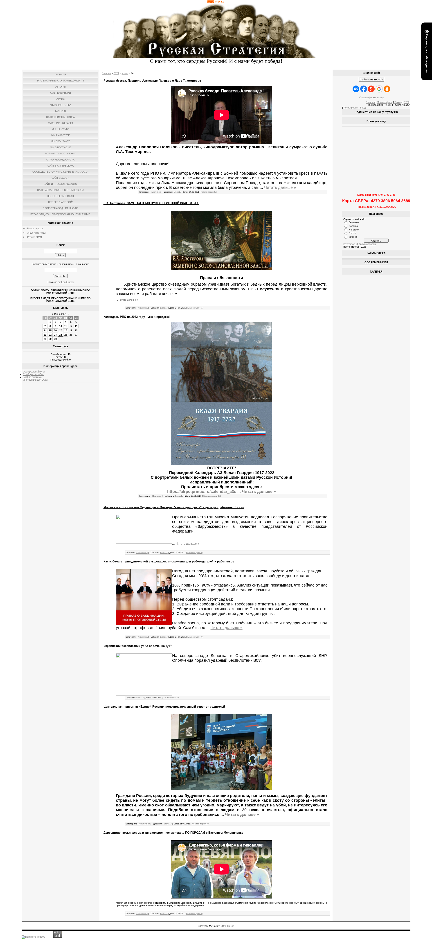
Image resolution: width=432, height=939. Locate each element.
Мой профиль (384, 102)
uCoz (231, 926)
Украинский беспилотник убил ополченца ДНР (138, 646)
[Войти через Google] (379, 89)
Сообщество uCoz (33, 374)
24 (60, 334)
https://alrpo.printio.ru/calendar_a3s (204, 491)
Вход (363, 107)
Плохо (352, 233)
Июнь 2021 (60, 314)
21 (45, 334)
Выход (398, 102)
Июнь (125, 73)
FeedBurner (67, 282)
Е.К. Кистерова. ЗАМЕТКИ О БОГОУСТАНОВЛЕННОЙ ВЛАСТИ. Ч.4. (151, 203)
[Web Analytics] (216, 2)
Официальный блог (34, 371)
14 (45, 330)
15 (50, 330)
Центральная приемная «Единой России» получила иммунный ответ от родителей (164, 706)
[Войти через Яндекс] (371, 89)
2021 (116, 73)
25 (65, 334)
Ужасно (353, 236)
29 (50, 339)
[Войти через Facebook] (363, 89)
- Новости (31, 228)
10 (60, 326)
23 (55, 334)
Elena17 (177, 192)
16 (55, 330)
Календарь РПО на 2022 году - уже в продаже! (137, 316)
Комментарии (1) (195, 308)
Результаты (350, 244)
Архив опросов (367, 244)
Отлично (354, 222)
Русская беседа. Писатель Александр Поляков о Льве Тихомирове (152, 80)
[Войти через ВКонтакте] (356, 89)
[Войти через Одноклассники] (387, 89)
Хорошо (353, 226)
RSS (406, 102)
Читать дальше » (280, 187)
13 (76, 326)
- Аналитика (32, 232)
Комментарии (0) (209, 192)
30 (55, 339)
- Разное (30, 237)
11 (65, 326)
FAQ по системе (32, 377)
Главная (106, 73)
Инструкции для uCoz (35, 379)
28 (45, 339)
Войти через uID (371, 79)
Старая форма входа (371, 97)
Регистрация (351, 107)
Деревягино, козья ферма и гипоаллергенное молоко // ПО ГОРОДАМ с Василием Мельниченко (173, 832)
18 (65, 330)
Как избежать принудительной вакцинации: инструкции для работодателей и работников (169, 561)
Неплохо (354, 229)
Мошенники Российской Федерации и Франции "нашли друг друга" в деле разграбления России (174, 507)
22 (50, 334)
